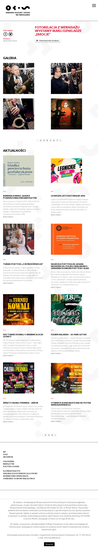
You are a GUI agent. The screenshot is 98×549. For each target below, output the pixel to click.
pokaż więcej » (8, 217)
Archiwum (8, 457)
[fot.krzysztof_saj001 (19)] (66, 93)
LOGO (5, 454)
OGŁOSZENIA (8, 461)
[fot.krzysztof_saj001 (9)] (18, 129)
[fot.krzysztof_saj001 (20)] (18, 93)
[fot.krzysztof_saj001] (66, 129)
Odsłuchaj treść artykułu (49, 40)
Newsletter (8, 464)
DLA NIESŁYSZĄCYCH (11, 471)
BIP (4, 452)
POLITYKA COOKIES (11, 466)
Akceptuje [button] (49, 544)
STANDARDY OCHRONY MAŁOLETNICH (19, 479)
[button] (94, 26)
